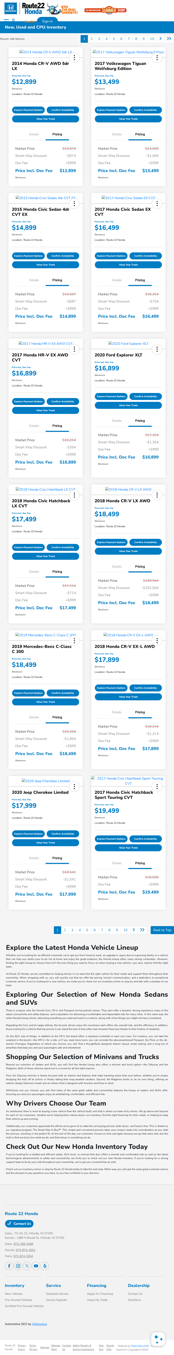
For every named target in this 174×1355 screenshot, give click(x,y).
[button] (74, 57)
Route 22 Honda (10, 1347)
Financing (96, 1285)
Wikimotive (39, 1324)
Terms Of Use (33, 1347)
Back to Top (162, 930)
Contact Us (22, 1223)
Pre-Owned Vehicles (18, 1300)
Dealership (139, 1285)
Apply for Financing (100, 1294)
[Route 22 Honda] (41, 8)
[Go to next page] (160, 39)
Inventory (14, 1285)
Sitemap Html (55, 1347)
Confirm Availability (63, 110)
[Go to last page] (169, 39)
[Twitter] (27, 1266)
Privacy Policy (22, 1347)
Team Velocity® (140, 1346)
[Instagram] (18, 1266)
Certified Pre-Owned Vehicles (24, 1306)
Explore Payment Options (28, 110)
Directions (134, 1300)
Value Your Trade (45, 118)
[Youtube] (36, 1266)
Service (53, 1285)
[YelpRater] (45, 1266)
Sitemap (44, 1347)
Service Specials (56, 1300)
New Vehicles (14, 1294)
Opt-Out (101, 1347)
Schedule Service (57, 1294)
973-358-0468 (23, 1244)
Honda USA (110, 1347)
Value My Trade (97, 1300)
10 (152, 39)
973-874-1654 (25, 1250)
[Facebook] (9, 1266)
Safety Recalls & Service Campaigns (83, 1347)
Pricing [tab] (57, 134)
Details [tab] (34, 134)
